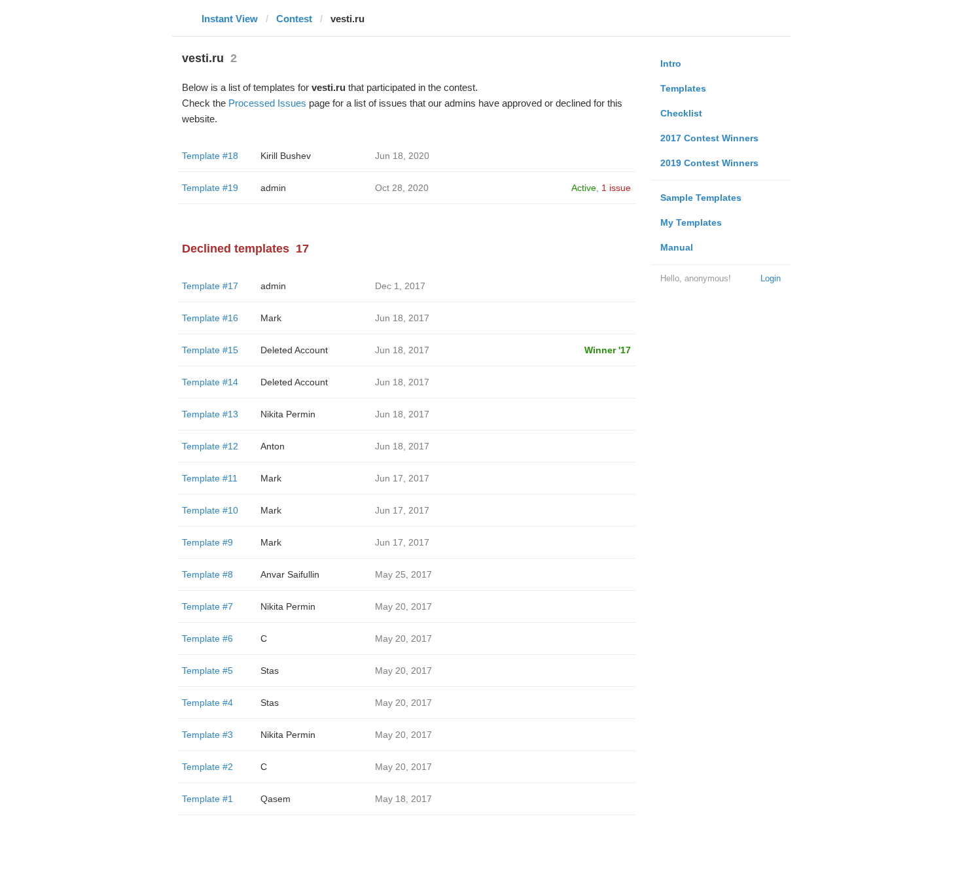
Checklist (681, 113)
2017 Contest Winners (709, 138)
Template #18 (210, 155)
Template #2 (207, 766)
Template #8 (207, 574)
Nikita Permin (287, 414)
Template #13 (210, 414)
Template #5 (207, 670)
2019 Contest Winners (709, 163)
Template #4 (207, 702)
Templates (683, 88)
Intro (670, 63)
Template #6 (207, 638)
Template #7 (207, 606)
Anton (272, 446)
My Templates (691, 222)
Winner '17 (607, 350)
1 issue (616, 188)
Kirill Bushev (285, 155)
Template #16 (210, 318)
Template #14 (210, 382)
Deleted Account (294, 350)
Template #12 (210, 446)
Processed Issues (267, 103)
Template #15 (210, 350)
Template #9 (207, 542)
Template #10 (210, 510)
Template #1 (207, 799)
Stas (269, 670)
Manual (676, 247)
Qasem (275, 799)
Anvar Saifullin (289, 574)
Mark (270, 318)
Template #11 (210, 478)
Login (770, 278)
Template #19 (210, 188)
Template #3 (207, 734)
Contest (294, 18)
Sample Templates (700, 197)
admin (273, 188)
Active (583, 188)
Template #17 (210, 286)
